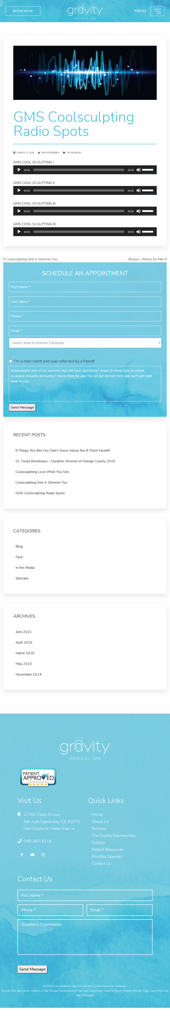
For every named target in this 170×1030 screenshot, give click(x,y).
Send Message (22, 407)
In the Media (74, 152)
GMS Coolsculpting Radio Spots (40, 493)
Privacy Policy (87, 986)
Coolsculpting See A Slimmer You (31, 259)
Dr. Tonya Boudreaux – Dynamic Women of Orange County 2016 (65, 461)
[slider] (148, 169)
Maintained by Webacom (112, 986)
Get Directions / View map (47, 828)
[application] (85, 169)
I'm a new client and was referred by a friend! (54, 361)
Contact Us (101, 863)
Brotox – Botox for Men (147, 259)
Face (19, 557)
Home (97, 814)
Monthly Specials (107, 856)
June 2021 (23, 631)
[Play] (19, 170)
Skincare (21, 578)
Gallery (98, 842)
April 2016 (24, 642)
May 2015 (23, 663)
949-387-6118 (38, 841)
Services (99, 828)
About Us (100, 821)
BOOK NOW (23, 11)
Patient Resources (108, 849)
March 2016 (25, 653)
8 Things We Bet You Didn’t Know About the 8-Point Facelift (62, 450)
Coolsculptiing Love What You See (42, 471)
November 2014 (28, 674)
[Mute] (138, 170)
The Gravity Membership (114, 835)
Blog (19, 546)
